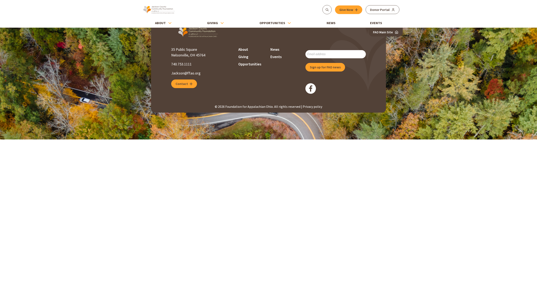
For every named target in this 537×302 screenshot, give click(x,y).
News (331, 23)
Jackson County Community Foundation (159, 9)
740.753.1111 (181, 64)
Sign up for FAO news (325, 67)
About (160, 23)
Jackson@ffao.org (186, 73)
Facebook (310, 88)
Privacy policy (312, 106)
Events (376, 23)
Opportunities (272, 23)
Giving (212, 23)
